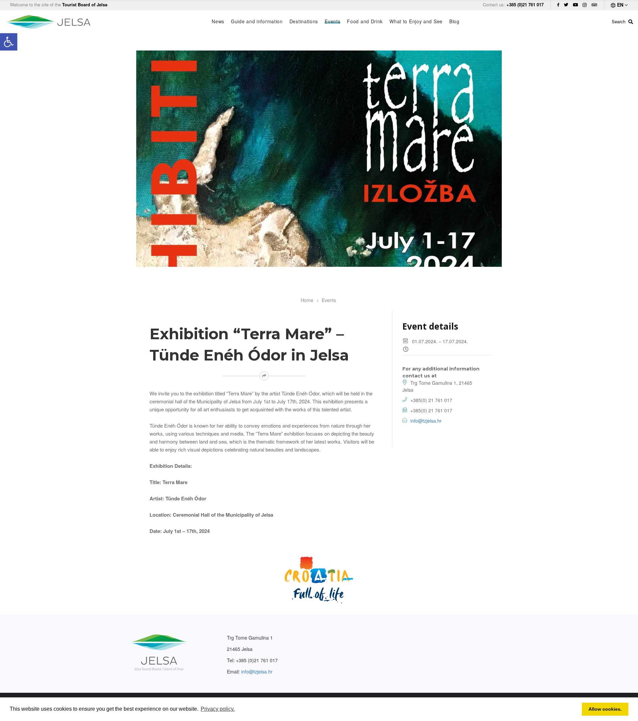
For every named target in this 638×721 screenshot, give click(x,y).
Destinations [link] (303, 21)
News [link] (218, 21)
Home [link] (307, 300)
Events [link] (332, 21)
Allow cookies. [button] (605, 709)
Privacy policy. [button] (218, 709)
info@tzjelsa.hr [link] (426, 420)
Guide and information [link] (257, 21)
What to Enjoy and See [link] (416, 21)
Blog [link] (454, 21)
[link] (8, 42)
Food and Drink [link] (365, 21)
